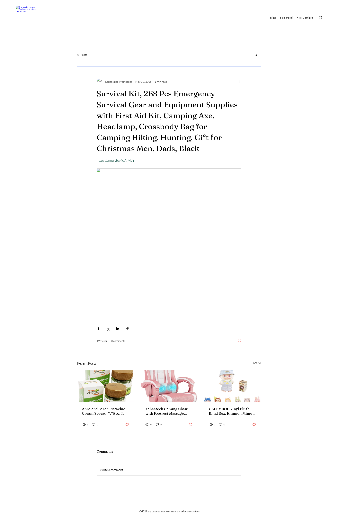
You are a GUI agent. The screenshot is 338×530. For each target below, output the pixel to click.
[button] (256, 54)
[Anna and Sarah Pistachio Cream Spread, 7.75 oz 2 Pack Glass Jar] (105, 386)
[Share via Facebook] (98, 329)
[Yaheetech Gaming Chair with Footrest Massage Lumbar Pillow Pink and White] (169, 386)
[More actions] (239, 81)
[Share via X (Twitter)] (108, 329)
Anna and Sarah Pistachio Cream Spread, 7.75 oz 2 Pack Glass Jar (103, 411)
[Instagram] (320, 18)
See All (257, 362)
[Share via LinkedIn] (118, 329)
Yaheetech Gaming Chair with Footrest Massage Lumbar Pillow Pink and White (167, 411)
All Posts (82, 54)
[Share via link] (127, 329)
